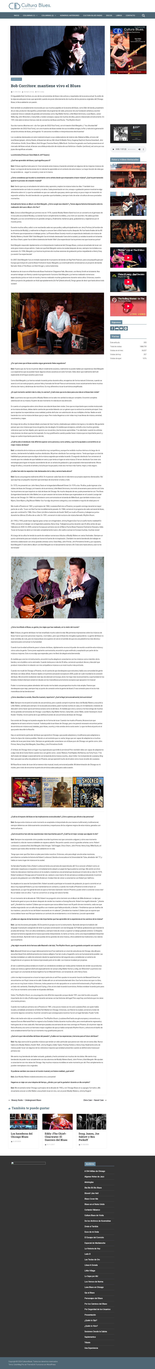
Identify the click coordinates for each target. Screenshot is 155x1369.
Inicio (16, 15)
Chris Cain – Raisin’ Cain (93, 1100)
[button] (36, 15)
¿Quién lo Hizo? (91, 1326)
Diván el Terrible (91, 1226)
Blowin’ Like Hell (91, 1193)
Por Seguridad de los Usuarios (97, 1309)
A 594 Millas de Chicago (95, 1171)
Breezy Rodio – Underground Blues (26, 1100)
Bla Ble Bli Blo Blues (93, 1188)
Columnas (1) (29, 15)
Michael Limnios (29, 92)
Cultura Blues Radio (92, 15)
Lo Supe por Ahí (91, 1276)
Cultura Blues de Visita (94, 1215)
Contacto (130, 15)
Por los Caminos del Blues (96, 1304)
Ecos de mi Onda (92, 1232)
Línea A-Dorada (91, 1265)
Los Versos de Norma (94, 1282)
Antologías (89, 1182)
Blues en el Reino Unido (95, 1204)
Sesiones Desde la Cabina (96, 1331)
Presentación (90, 1315)
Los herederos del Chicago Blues (22, 1135)
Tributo (87, 1342)
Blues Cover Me (91, 1199)
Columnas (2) (48, 15)
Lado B (87, 1254)
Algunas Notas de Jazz (94, 1176)
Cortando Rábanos (92, 1210)
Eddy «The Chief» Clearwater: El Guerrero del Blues (56, 1136)
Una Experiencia (91, 1348)
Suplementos (90, 1337)
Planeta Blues (16, 79)
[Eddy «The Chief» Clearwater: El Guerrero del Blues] (57, 1115)
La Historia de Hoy (92, 1248)
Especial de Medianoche (95, 1243)
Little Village (90, 1271)
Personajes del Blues (94, 1298)
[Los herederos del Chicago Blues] (23, 1115)
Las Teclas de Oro (92, 1259)
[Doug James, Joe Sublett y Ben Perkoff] (91, 1115)
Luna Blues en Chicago (94, 1287)
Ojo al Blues (90, 1293)
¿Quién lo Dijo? (91, 1320)
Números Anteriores (69, 15)
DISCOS (109, 15)
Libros (119, 15)
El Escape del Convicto (94, 1237)
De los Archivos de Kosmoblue (98, 1221)
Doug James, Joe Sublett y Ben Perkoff (89, 1136)
